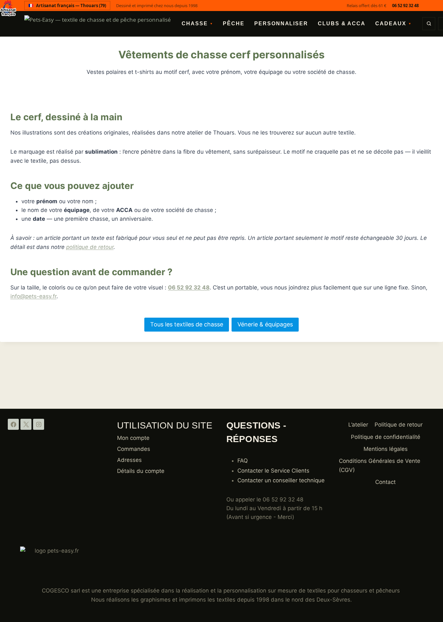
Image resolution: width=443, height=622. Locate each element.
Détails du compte (140, 471)
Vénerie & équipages (265, 324)
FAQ (242, 460)
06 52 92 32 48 (405, 5)
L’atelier (358, 424)
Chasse (197, 23)
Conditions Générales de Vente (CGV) (379, 465)
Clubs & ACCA (341, 23)
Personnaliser (281, 23)
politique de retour (90, 247)
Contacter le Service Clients (273, 470)
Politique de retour (399, 424)
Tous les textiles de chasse (186, 324)
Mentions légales (386, 449)
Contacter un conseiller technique (281, 480)
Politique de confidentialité (385, 437)
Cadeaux (393, 23)
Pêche (234, 23)
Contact (385, 482)
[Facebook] (13, 424)
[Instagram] (38, 424)
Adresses (129, 460)
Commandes (133, 449)
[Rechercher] (428, 23)
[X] (25, 424)
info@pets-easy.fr (33, 296)
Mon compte (133, 438)
